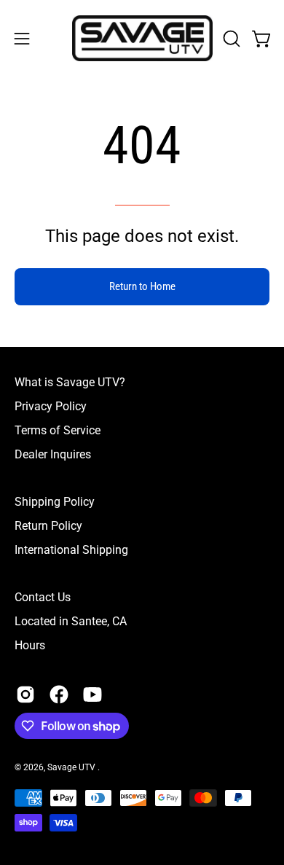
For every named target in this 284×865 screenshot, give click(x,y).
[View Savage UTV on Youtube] (92, 694)
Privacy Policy (51, 406)
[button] (230, 38)
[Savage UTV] (142, 38)
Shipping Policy (55, 502)
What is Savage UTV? (70, 382)
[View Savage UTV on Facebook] (59, 694)
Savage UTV (72, 767)
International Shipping (71, 550)
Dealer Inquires (53, 454)
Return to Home (142, 286)
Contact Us (43, 597)
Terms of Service (57, 430)
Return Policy (48, 526)
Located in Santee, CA (71, 621)
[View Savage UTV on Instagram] (25, 694)
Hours (30, 645)
